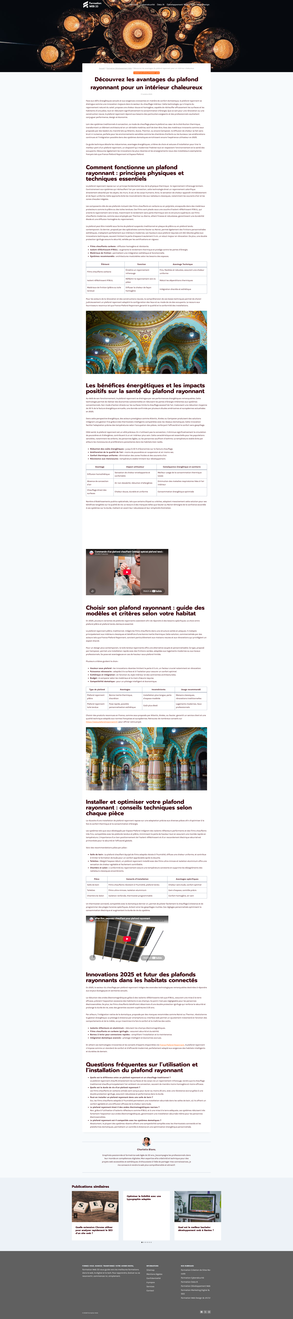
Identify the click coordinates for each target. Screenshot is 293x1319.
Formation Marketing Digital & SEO (195, 1292)
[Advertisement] (146, 529)
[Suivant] (217, 1215)
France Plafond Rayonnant (172, 1045)
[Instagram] (209, 1312)
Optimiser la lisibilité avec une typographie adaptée (144, 1197)
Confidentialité (153, 1278)
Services (150, 1286)
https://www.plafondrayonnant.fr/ (102, 722)
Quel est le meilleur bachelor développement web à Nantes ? (196, 1229)
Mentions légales (154, 1274)
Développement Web (177, 4)
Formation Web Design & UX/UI (195, 1298)
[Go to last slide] (75, 1215)
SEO (193, 4)
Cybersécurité (148, 4)
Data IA (160, 4)
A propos (150, 1282)
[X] (205, 1312)
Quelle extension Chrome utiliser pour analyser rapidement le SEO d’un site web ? (94, 1230)
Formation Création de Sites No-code (196, 1272)
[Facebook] (201, 1312)
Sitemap (150, 1270)
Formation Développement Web (146, 73)
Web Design (203, 4)
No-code (134, 4)
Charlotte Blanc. (146, 1149)
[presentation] (95, 1206)
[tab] (141, 1242)
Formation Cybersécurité (192, 1277)
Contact (150, 1290)
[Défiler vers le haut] (288, 1315)
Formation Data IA (189, 1282)
